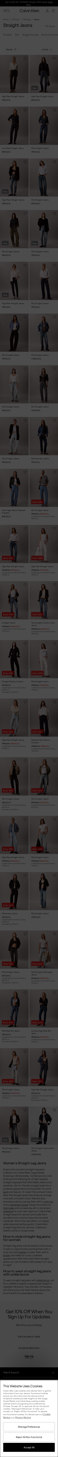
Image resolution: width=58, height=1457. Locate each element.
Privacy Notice (23, 1417)
